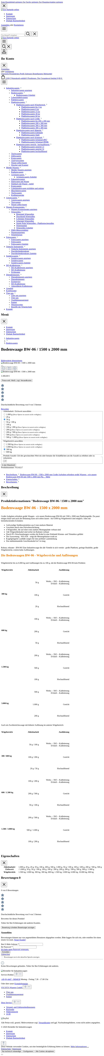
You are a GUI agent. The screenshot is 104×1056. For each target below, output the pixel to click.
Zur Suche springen (31, 2)
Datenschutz (11, 18)
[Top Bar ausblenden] (4, 5)
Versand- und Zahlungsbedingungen (20, 1007)
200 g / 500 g (26, 432)
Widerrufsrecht (12, 1012)
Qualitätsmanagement (14, 994)
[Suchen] (28, 34)
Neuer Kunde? (20, 940)
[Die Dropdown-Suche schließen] (35, 34)
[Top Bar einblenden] (4, 82)
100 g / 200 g (26, 427)
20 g (8, 417)
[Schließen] (2, 365)
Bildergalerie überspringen (11, 361)
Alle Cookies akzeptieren (45, 1051)
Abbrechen (5, 954)
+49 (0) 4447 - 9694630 (10, 979)
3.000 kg (24, 447)
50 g (8, 419)
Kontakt (9, 14)
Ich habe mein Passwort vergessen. (15, 949)
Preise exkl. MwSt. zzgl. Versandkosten (16, 380)
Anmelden (5, 25)
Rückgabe (10, 1009)
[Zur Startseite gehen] (10, 9)
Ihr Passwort (7, 947)
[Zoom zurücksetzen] (9, 368)
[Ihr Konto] (4, 51)
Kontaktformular (21, 984)
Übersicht (5, 74)
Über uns (9, 992)
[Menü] (4, 28)
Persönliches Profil (17, 74)
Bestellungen (38, 74)
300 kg (9, 449)
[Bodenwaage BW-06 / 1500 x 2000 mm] (18, 363)
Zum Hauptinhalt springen (12, 2)
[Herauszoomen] (3, 368)
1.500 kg (24, 444)
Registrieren (19, 25)
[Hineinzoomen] (14, 368)
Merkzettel (48, 74)
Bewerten (5, 409)
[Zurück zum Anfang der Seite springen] (3, 1043)
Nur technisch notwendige (11, 1051)
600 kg (9, 452)
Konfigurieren (28, 1051)
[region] (52, 367)
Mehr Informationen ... (80, 1046)
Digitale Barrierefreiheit (15, 21)
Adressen (29, 74)
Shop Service (6, 1003)
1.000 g (23, 414)
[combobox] (12, 35)
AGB (8, 1014)
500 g (23, 435)
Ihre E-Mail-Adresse (10, 944)
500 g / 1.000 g (26, 437)
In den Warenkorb (8, 465)
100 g (8, 424)
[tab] (13, 479)
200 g (23, 430)
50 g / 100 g (11, 422)
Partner (9, 997)
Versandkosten (44, 1023)
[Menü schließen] (4, 65)
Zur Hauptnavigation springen (51, 2)
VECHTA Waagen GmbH (12, 987)
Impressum (10, 16)
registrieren (9, 71)
